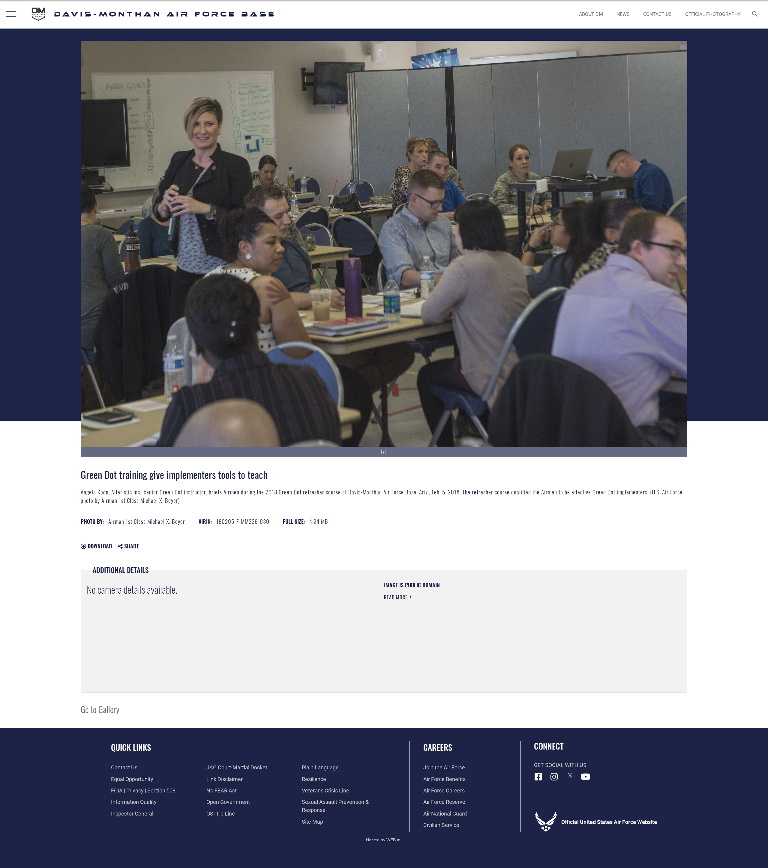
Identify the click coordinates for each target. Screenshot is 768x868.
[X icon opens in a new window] (570, 775)
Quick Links (131, 747)
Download (99, 546)
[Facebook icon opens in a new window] (538, 776)
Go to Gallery (100, 708)
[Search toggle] (755, 14)
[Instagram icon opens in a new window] (554, 776)
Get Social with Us (560, 765)
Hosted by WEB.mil (384, 839)
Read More (396, 597)
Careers (437, 747)
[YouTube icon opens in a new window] (585, 776)
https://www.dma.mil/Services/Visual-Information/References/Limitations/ (454, 627)
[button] (10, 14)
